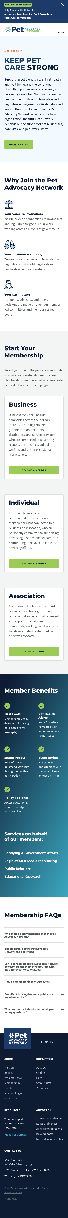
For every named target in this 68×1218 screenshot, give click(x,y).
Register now (18, 144)
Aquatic (41, 1067)
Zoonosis (42, 1088)
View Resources (15, 1135)
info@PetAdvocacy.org (18, 1164)
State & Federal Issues (49, 1118)
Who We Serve (13, 1078)
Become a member (34, 470)
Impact (8, 1072)
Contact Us (10, 1098)
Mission (9, 1067)
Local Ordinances (46, 1123)
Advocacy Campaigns (49, 1128)
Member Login (13, 1093)
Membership (12, 1083)
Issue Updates (44, 1134)
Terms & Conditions (13, 1192)
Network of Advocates (49, 1139)
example (10, 732)
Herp (39, 1078)
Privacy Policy (10, 1198)
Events (8, 1088)
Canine (40, 1072)
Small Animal (44, 1083)
